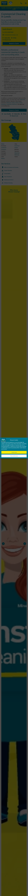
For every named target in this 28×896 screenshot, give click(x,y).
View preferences (14, 456)
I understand (14, 452)
